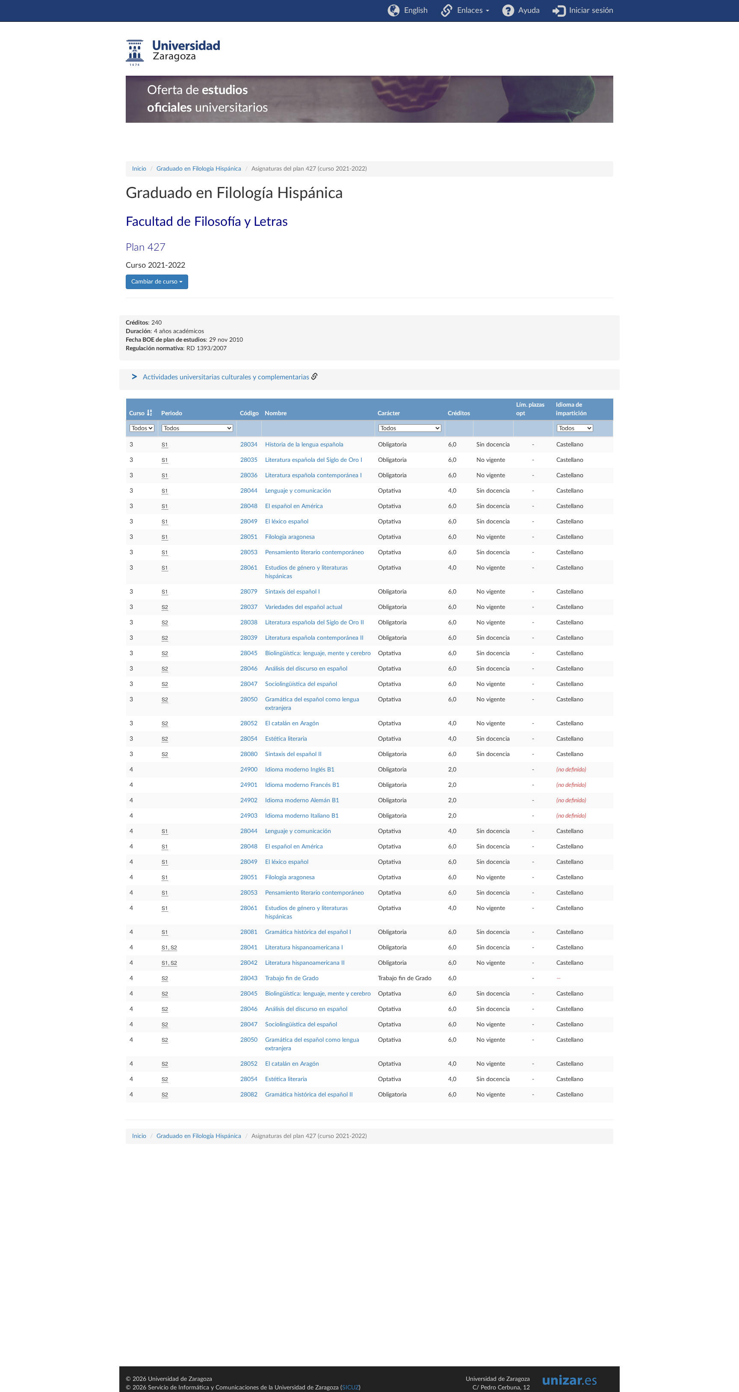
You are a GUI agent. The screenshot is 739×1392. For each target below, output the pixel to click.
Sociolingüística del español (301, 684)
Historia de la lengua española (304, 445)
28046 (248, 669)
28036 (248, 476)
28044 (248, 491)
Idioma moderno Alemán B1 (302, 801)
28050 (248, 700)
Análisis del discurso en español (306, 669)
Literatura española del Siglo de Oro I (313, 460)
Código (249, 414)
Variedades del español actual (303, 607)
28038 (248, 623)
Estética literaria (286, 739)
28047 (248, 684)
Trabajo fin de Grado (292, 978)
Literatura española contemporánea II (314, 638)
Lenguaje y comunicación (298, 491)
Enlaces (469, 11)
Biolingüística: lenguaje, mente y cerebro (318, 653)
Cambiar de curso (155, 282)
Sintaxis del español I (292, 592)
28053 (248, 553)
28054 (248, 739)
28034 (248, 445)
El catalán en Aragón (292, 724)
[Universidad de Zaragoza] (173, 53)
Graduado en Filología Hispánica (199, 169)
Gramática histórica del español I (308, 932)
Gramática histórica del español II (309, 1095)
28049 (248, 522)
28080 (248, 754)
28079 (248, 592)
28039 (248, 638)
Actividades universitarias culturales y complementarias (226, 377)
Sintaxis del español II (293, 754)
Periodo (171, 414)
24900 (248, 770)
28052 (248, 724)
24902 (248, 801)
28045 (248, 653)
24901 (248, 785)
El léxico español (286, 522)
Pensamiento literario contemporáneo (314, 553)
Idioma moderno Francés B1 (302, 785)
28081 (248, 932)
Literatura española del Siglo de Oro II (314, 623)
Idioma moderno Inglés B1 (299, 770)
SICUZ (350, 1388)
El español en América (294, 506)
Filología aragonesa (290, 537)
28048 (248, 506)
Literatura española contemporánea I (313, 476)
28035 (248, 460)
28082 (248, 1095)
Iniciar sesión (589, 11)
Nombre (276, 414)
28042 (248, 963)
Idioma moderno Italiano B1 (302, 816)
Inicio (139, 169)
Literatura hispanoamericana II (305, 963)
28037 (248, 607)
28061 (248, 568)
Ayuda (527, 11)
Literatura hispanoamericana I (304, 948)
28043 (248, 978)
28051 (248, 537)
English (414, 11)
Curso (137, 414)
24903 (248, 816)
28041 (248, 948)
